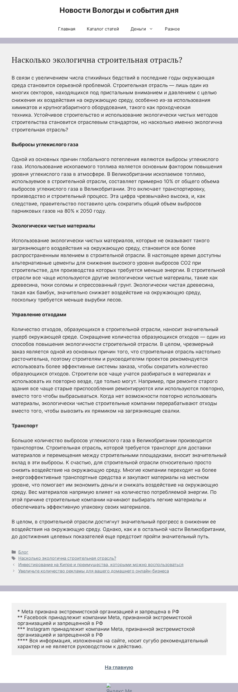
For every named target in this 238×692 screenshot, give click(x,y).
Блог (23, 552)
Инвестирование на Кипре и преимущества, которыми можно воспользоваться (100, 564)
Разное (172, 29)
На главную (119, 667)
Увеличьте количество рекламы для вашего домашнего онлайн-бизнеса (93, 570)
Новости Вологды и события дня (118, 10)
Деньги (138, 29)
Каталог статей (103, 29)
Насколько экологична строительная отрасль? (67, 558)
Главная (66, 29)
